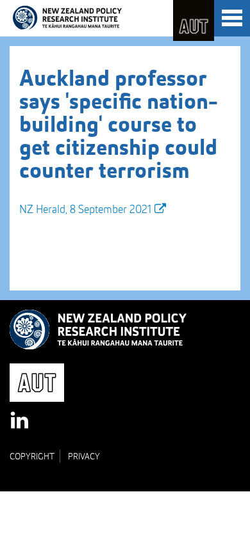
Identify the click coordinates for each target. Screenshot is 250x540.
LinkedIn (20, 421)
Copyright (32, 456)
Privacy (84, 456)
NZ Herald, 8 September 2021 (85, 210)
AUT (193, 20)
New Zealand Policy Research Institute (67, 18)
